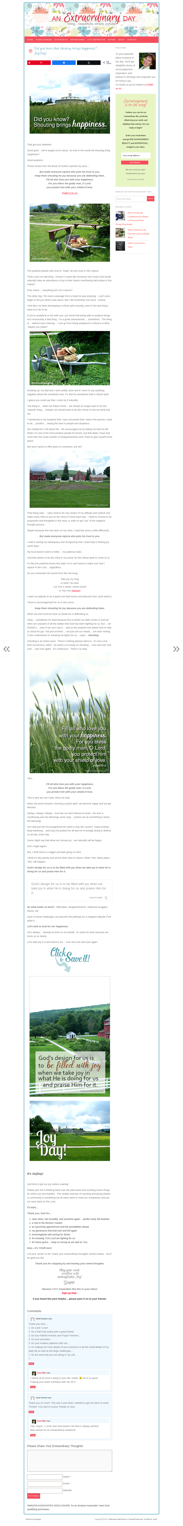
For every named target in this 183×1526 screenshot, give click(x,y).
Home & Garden (43, 41)
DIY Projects (60, 41)
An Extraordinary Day (45, 13)
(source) (76, 590)
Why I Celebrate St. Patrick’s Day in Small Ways (138, 234)
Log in (155, 1519)
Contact (132, 40)
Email (66, 1483)
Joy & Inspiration (95, 41)
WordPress (148, 1519)
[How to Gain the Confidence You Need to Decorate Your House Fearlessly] (120, 215)
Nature (111, 41)
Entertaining (77, 41)
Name (66, 1476)
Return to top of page (33, 1519)
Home (30, 40)
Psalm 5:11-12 (69, 193)
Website (67, 1490)
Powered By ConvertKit (135, 179)
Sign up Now (69, 1293)
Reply (31, 1364)
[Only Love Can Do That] (120, 246)
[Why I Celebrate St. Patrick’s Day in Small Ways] (120, 232)
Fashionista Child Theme (117, 1519)
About (120, 41)
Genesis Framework (136, 1519)
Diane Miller (41, 1373)
